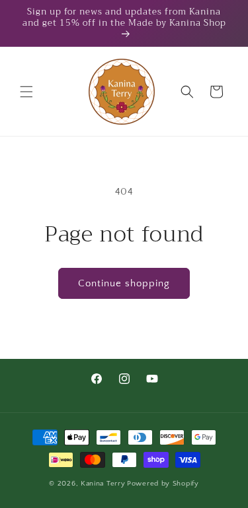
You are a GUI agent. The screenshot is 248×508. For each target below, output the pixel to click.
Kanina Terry (103, 484)
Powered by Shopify (163, 484)
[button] (26, 91)
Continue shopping (124, 283)
